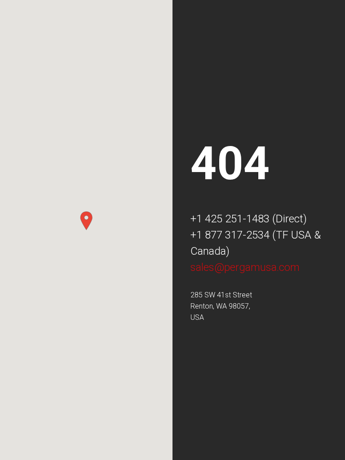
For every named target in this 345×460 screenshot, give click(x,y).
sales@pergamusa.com (245, 267)
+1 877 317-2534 (230, 235)
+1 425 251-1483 (230, 218)
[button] (86, 221)
